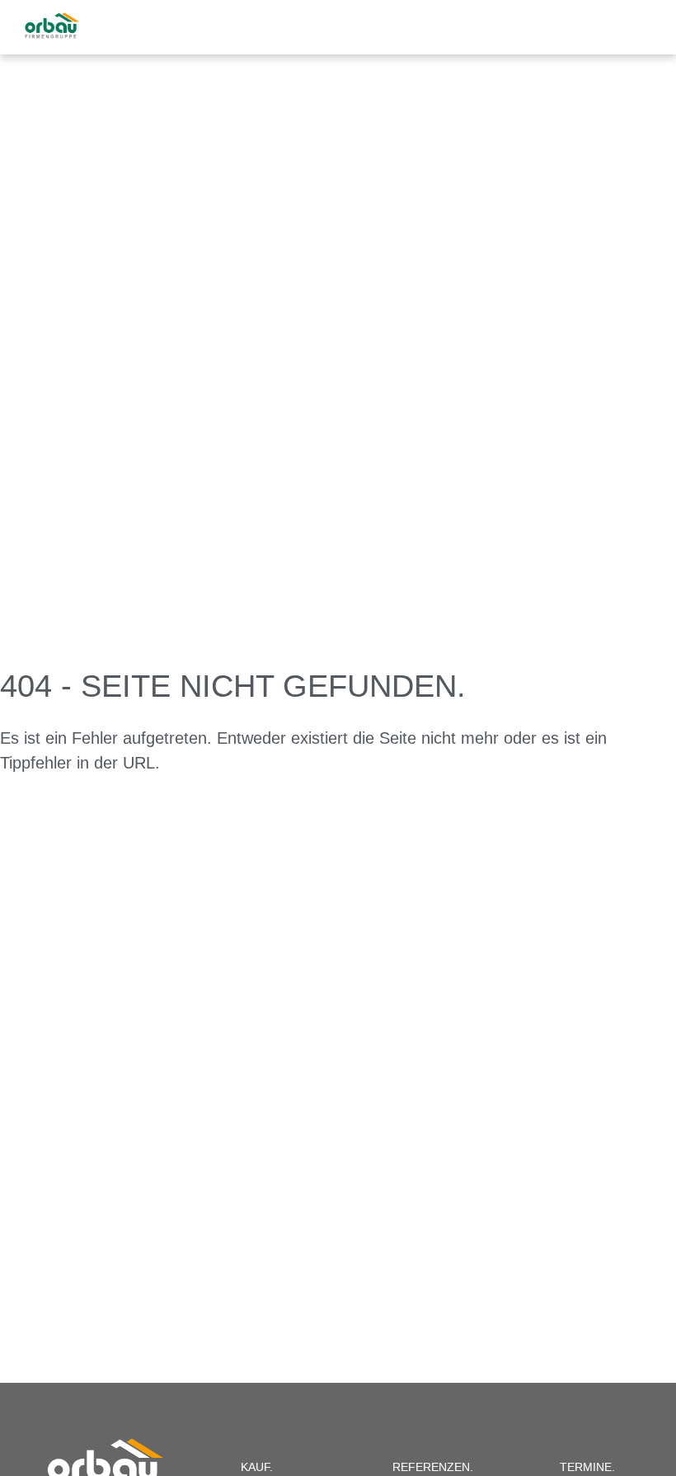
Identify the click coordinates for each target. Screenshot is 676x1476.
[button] (644, 26)
